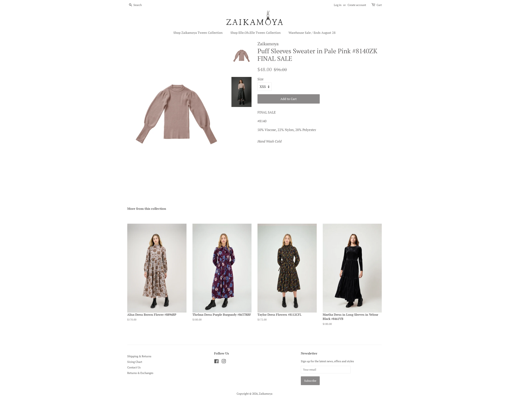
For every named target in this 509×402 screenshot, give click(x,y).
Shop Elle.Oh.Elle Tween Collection (255, 32)
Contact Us (134, 367)
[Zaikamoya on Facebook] (216, 362)
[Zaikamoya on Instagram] (223, 362)
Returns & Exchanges (140, 373)
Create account (357, 5)
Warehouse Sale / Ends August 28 (312, 32)
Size (260, 79)
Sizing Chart (134, 362)
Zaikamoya (265, 393)
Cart (379, 5)
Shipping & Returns (139, 356)
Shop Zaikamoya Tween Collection (198, 32)
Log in (337, 5)
